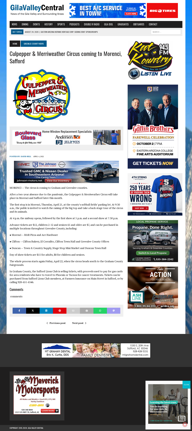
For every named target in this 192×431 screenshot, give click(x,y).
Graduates (123, 24)
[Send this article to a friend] (73, 311)
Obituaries (138, 24)
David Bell (26, 156)
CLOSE (186, 384)
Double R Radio (91, 24)
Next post (77, 323)
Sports (61, 24)
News (14, 24)
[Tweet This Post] (33, 311)
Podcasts (74, 24)
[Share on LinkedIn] (46, 311)
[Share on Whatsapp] (100, 311)
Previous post (58, 323)
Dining (25, 24)
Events (36, 24)
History (48, 24)
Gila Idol (108, 24)
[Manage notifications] (185, 424)
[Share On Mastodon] (113, 311)
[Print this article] (86, 311)
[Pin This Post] (59, 311)
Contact (153, 24)
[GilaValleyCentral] (37, 10)
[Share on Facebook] (19, 311)
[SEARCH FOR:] (166, 31)
